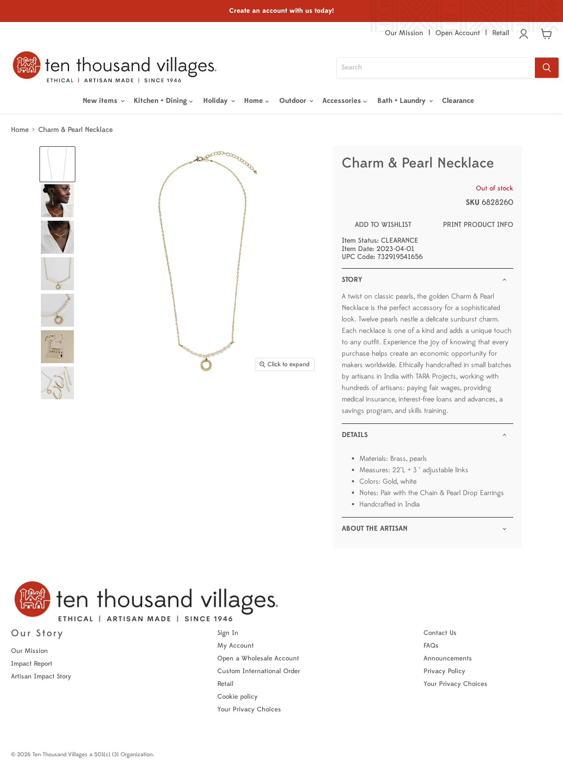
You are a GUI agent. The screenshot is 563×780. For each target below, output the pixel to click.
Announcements (448, 658)
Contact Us (440, 633)
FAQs (431, 645)
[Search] (547, 68)
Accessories (342, 100)
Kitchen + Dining (161, 100)
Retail (500, 33)
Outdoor (293, 100)
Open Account (457, 33)
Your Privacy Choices (249, 709)
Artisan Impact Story (41, 676)
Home (254, 100)
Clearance (458, 100)
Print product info (478, 224)
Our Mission (404, 33)
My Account (235, 645)
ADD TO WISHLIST (383, 224)
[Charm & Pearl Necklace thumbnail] (57, 164)
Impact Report (31, 664)
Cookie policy (237, 697)
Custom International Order (258, 671)
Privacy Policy (444, 671)
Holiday (216, 100)
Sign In (227, 633)
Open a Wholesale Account (258, 658)
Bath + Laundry (402, 100)
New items (101, 100)
